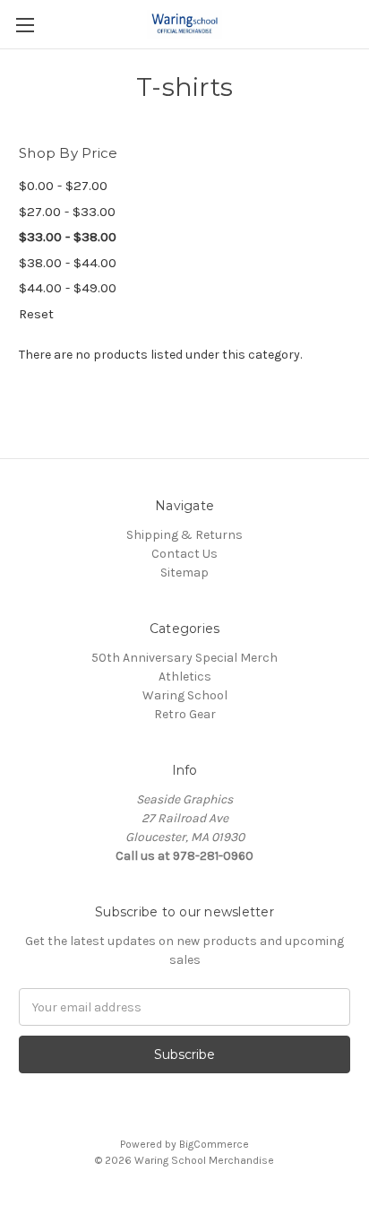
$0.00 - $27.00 (63, 186)
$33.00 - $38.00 (67, 237)
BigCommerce (214, 1144)
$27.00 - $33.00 (67, 212)
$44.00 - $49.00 (67, 288)
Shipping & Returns (184, 534)
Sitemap (184, 572)
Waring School (184, 695)
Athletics (185, 676)
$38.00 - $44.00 (67, 263)
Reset (36, 314)
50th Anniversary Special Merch (184, 657)
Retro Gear (185, 714)
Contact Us (184, 553)
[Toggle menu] (24, 24)
